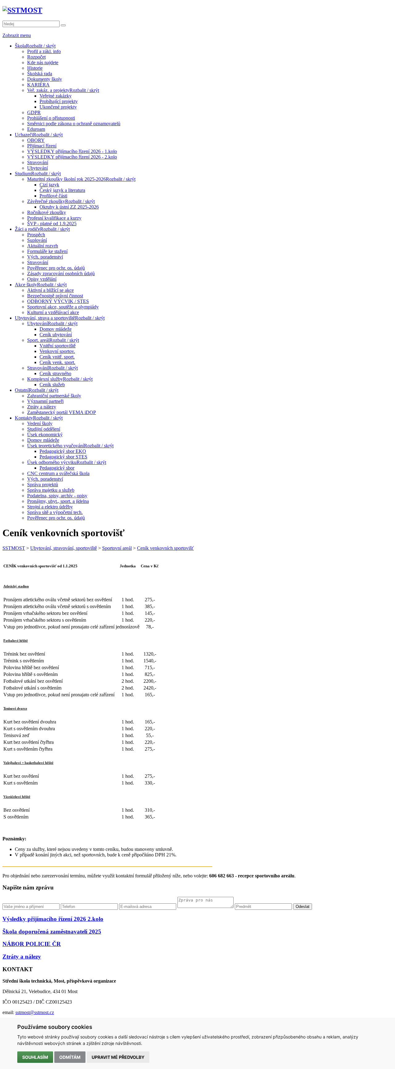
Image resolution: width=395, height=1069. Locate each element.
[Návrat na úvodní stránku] (22, 10)
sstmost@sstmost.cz (34, 1012)
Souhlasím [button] (35, 1057)
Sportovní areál (117, 548)
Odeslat (303, 906)
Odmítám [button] (70, 1057)
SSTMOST (13, 548)
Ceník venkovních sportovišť (165, 548)
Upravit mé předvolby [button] (118, 1057)
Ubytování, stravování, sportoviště (63, 548)
